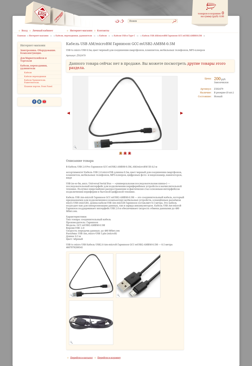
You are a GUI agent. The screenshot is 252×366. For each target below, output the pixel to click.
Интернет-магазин (81, 30)
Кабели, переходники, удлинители (33, 67)
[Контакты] (122, 21)
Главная (21, 36)
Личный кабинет (42, 30)
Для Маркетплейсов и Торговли (33, 59)
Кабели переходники (35, 76)
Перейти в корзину (109, 357)
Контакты (103, 30)
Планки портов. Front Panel (38, 86)
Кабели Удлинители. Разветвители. (35, 81)
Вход (25, 30)
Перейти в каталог (81, 357)
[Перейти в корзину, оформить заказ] (211, 6)
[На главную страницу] (59, 14)
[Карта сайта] (117, 21)
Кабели (28, 72)
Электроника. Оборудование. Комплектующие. (38, 51)
